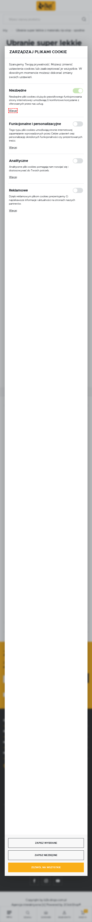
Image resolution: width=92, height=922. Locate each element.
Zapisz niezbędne (46, 855)
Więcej (13, 110)
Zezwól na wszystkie (46, 867)
